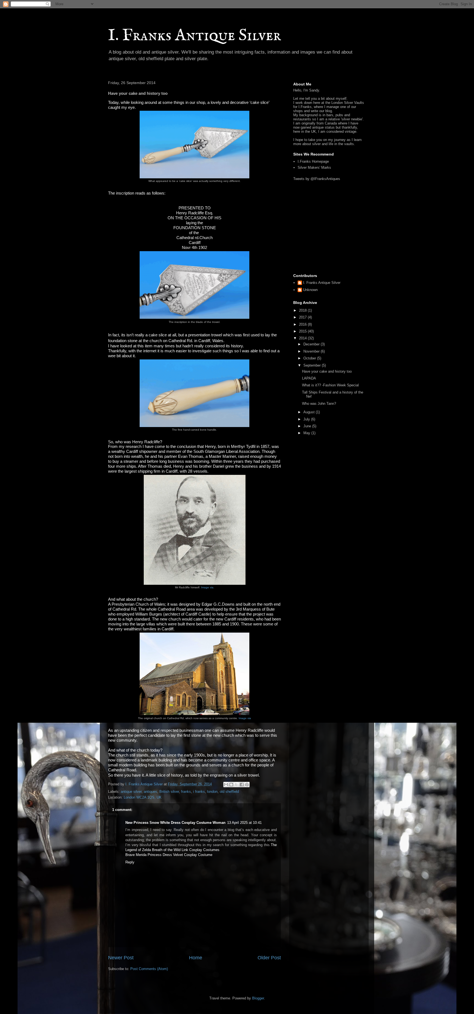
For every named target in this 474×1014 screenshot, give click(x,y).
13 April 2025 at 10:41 (244, 823)
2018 (303, 310)
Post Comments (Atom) (149, 969)
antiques (150, 791)
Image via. (207, 587)
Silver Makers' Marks (314, 167)
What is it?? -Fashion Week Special (330, 385)
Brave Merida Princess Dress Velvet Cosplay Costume (168, 855)
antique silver (131, 791)
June (307, 426)
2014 (303, 338)
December (312, 344)
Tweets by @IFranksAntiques (316, 179)
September (312, 365)
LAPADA (309, 378)
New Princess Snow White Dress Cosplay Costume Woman (175, 823)
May (307, 433)
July (307, 419)
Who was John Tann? (319, 403)
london (212, 791)
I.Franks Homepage (313, 161)
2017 (303, 317)
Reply (129, 862)
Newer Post (121, 957)
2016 (303, 324)
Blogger (258, 998)
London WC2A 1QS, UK (143, 797)
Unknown (310, 290)
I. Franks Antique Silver (194, 35)
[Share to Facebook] (241, 784)
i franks (199, 791)
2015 (303, 331)
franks (186, 791)
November (312, 351)
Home (195, 957)
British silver (169, 791)
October (310, 358)
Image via (245, 718)
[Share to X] (236, 784)
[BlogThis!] (231, 784)
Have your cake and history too (327, 371)
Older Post (269, 957)
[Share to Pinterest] (247, 784)
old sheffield (229, 791)
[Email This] (226, 784)
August (309, 412)
